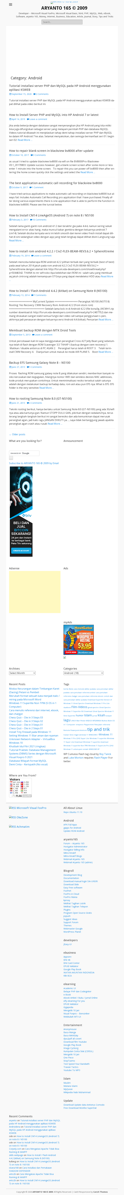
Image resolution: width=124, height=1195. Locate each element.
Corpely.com (15, 1148)
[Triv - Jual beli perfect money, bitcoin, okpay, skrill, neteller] (21, 555)
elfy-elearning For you (74, 1000)
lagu (67, 720)
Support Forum (71, 922)
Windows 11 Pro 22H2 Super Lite (76, 738)
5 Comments (35, 367)
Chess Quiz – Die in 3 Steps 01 (26, 724)
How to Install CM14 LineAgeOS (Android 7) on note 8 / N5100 (51, 215)
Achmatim (23, 826)
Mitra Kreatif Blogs (73, 856)
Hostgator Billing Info (74, 849)
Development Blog (73, 875)
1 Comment (38, 187)
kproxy (67, 900)
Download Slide (71, 884)
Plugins (67, 909)
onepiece (79, 725)
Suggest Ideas (70, 919)
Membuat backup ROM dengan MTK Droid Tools (42, 330)
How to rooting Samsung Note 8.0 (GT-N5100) (40, 398)
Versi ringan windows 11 (79, 735)
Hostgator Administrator (75, 846)
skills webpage (16, 1155)
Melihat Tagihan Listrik (75, 903)
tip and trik (98, 729)
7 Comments (40, 295)
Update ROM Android (74, 830)
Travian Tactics (71, 1067)
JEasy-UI (68, 944)
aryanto (13, 1120)
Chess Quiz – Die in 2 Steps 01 (26, 728)
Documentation (71, 878)
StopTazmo (69, 1060)
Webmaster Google (73, 928)
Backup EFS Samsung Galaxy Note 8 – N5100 (39, 362)
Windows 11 (106, 734)
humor (79, 715)
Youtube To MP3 (72, 1070)
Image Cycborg (71, 1048)
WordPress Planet (72, 931)
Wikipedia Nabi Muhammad (77, 1092)
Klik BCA (68, 975)
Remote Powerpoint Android (75, 730)
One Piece (68, 1057)
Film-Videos (79, 707)
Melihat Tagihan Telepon (76, 906)
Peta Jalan (98, 725)
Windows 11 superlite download (95, 742)
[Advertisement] (62, 53)
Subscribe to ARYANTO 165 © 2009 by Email (34, 463)
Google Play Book (72, 969)
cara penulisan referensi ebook (90, 696)
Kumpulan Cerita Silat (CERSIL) (78, 1051)
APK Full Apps (70, 824)
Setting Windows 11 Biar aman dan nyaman (33, 735)
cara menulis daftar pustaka (85, 689)
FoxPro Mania (70, 897)
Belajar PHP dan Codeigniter (77, 991)
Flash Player (101, 757)
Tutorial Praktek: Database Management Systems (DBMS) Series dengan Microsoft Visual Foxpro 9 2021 (32, 753)
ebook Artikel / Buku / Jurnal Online (81, 997)
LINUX (73, 721)
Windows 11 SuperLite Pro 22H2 (100, 746)
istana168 (14, 1167)
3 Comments (39, 155)
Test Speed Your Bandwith (77, 1063)
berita (66, 689)
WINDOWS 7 (93, 735)
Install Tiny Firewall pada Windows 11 (30, 732)
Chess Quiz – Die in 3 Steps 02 (26, 721)
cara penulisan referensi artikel (82, 693)
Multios (104, 721)
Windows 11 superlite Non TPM (76, 746)
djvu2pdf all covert (73, 1038)
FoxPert (67, 890)
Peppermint (89, 725)
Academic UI (70, 988)
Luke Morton (75, 757)
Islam (88, 715)
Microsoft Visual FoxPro (31, 807)
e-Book (67, 994)
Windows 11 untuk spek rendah (76, 749)
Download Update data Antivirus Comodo (84, 1104)
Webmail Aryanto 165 (74, 859)
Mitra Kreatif (70, 852)
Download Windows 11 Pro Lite (97, 703)
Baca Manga (70, 1032)
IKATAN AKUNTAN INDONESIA (79, 972)
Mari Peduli (80, 721)
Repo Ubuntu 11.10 (73, 812)
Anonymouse (70, 1029)
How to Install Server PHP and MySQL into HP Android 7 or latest (54, 115)
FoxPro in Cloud (71, 893)
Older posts (17, 434)
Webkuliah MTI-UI (72, 1016)
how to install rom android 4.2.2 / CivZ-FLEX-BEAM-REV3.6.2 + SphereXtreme (61, 251)
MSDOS (89, 721)
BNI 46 (67, 959)
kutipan (109, 716)
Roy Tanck (105, 754)
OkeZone (22, 817)
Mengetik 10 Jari (71, 1010)
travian (66, 735)
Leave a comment (38, 119)
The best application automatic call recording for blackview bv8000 (55, 183)
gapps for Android (72, 827)
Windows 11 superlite (98, 738)
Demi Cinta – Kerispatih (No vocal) (28, 764)
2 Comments (42, 94)
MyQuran (68, 1089)
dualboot (67, 707)
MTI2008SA (97, 721)
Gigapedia (68, 1007)
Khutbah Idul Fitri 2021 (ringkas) (27, 746)
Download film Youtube (75, 1041)
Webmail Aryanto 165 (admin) (78, 862)
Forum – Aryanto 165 (74, 843)
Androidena (14, 1126)
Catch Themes (100, 1191)
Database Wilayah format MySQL (28, 760)
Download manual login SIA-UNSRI (81, 881)
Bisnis (71, 689)
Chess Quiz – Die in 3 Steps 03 (26, 717)
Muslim (67, 1082)
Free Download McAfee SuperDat (80, 1107)
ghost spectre (93, 707)
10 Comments (39, 219)
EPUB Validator (71, 966)
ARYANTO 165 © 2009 (64, 8)
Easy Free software (73, 887)
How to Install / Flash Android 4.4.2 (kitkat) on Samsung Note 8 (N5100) (58, 291)
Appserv (67, 956)
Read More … (25, 140)
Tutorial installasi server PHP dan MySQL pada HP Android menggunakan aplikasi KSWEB (32, 1129)
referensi (106, 725)
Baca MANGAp (71, 1035)
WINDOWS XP (94, 749)
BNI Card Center (72, 963)
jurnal (94, 716)
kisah (101, 715)
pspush (67, 916)
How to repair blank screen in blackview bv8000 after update (51, 151)
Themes (68, 925)
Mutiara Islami (70, 1086)
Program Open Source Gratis (78, 912)
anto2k (12, 1174)
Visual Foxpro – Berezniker (77, 1013)
